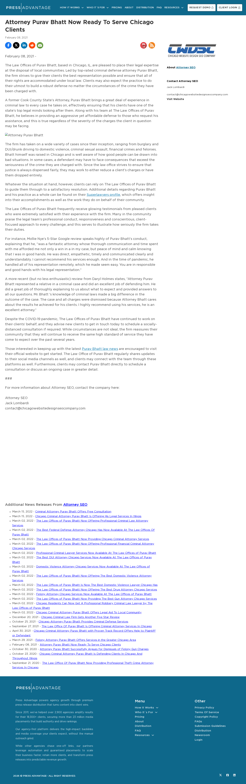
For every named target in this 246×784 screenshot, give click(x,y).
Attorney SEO (75, 504)
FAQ (159, 8)
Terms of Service (207, 712)
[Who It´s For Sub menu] (107, 7)
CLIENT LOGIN (228, 8)
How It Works (70, 8)
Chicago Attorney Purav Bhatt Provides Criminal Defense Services (83, 622)
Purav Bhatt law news (100, 349)
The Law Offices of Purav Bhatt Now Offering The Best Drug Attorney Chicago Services (96, 590)
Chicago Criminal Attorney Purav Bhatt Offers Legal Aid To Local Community (89, 612)
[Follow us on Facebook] (227, 775)
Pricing (117, 8)
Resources (171, 8)
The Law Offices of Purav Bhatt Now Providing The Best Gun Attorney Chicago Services (96, 599)
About (129, 8)
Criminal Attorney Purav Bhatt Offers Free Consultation (73, 511)
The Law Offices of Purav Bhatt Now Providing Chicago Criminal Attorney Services (92, 539)
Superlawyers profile (103, 194)
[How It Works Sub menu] (82, 7)
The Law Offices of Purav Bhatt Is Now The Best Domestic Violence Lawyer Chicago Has (97, 585)
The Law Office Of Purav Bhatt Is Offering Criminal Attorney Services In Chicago (97, 626)
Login (198, 740)
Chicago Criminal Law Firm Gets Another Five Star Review (80, 617)
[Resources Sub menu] (182, 7)
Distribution (145, 8)
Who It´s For (96, 8)
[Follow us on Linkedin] (234, 775)
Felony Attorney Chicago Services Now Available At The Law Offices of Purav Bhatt (94, 594)
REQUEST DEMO (199, 8)
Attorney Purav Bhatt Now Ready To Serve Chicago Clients (80, 645)
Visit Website (175, 99)
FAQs (198, 721)
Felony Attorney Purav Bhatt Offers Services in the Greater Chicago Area (85, 640)
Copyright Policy (206, 717)
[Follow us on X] (220, 775)
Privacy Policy (204, 707)
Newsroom (202, 735)
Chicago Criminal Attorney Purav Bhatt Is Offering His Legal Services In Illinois (88, 516)
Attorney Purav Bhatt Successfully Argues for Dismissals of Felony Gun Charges (94, 649)
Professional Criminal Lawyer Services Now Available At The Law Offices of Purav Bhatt (96, 553)
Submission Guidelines (210, 726)
